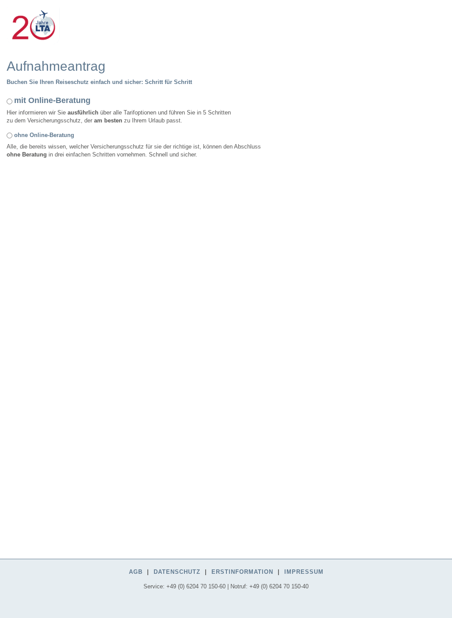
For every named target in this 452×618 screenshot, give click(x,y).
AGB (136, 571)
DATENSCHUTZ (177, 571)
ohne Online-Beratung (44, 135)
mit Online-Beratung (52, 100)
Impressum (304, 571)
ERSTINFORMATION (242, 571)
